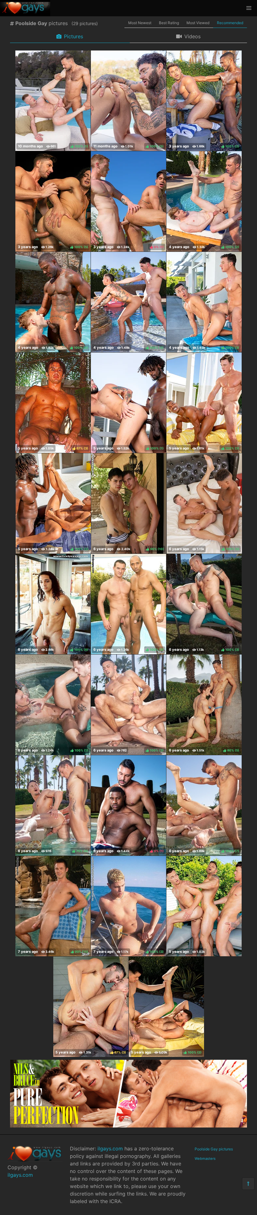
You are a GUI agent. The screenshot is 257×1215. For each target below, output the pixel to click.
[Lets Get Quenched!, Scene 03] (204, 906)
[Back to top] (248, 1183)
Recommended (230, 22)
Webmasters (205, 1158)
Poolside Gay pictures (214, 1149)
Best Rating (169, 22)
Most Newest (139, 22)
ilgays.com (20, 1175)
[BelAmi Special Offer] (128, 1125)
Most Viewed (197, 22)
